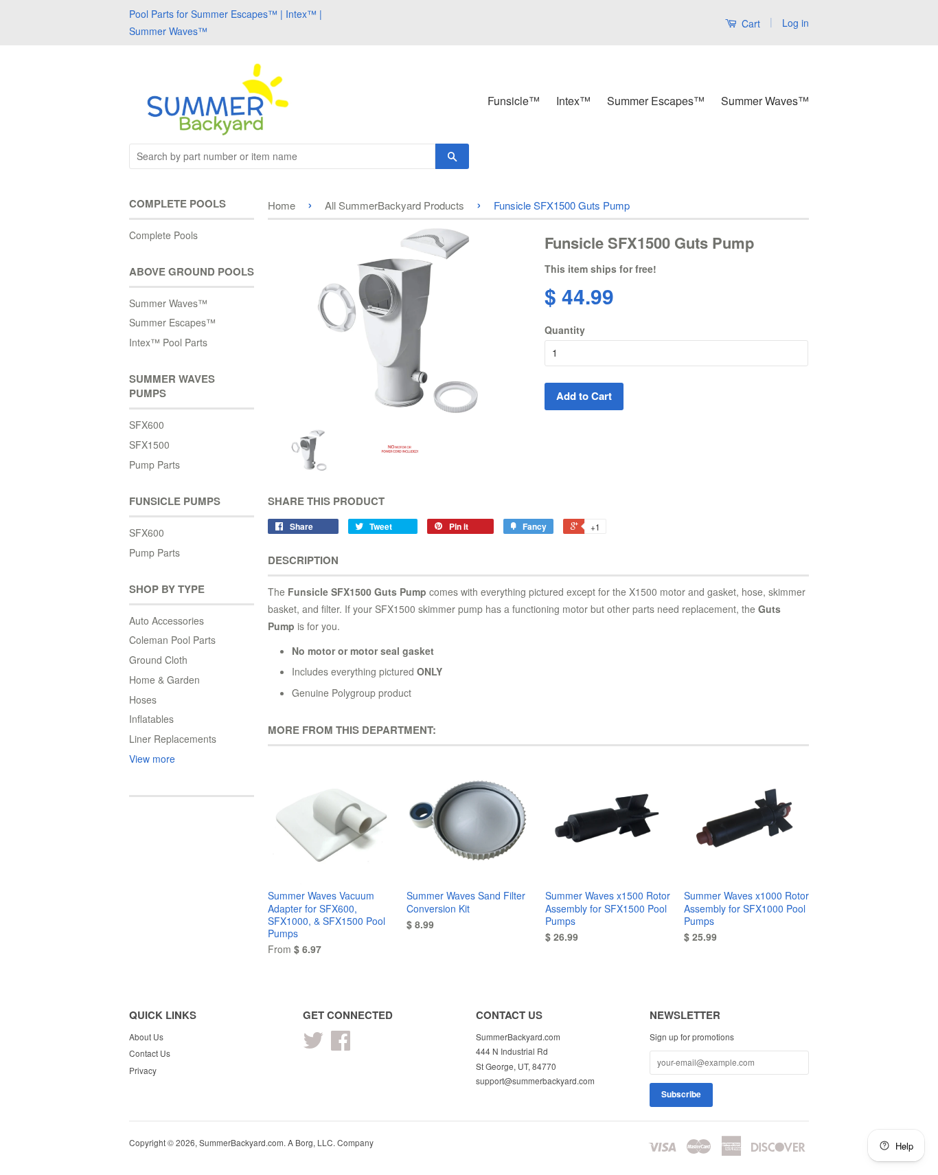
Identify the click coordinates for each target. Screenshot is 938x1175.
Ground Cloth (158, 660)
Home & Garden (164, 679)
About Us (146, 1036)
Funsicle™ (514, 101)
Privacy (143, 1070)
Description (303, 560)
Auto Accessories (166, 620)
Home (281, 205)
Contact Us (149, 1053)
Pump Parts (154, 464)
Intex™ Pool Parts (168, 342)
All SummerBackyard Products (394, 205)
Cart (749, 23)
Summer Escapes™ (656, 101)
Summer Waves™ (765, 101)
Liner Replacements (172, 739)
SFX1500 (149, 444)
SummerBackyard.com (241, 1142)
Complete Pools (163, 235)
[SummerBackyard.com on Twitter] (313, 1045)
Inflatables (151, 719)
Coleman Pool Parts (172, 640)
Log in (795, 23)
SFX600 (146, 425)
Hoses (143, 699)
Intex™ (573, 101)
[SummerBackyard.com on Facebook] (340, 1045)
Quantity (565, 330)
